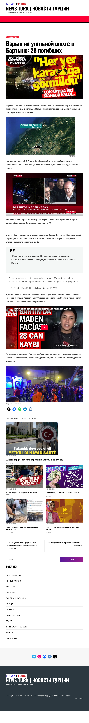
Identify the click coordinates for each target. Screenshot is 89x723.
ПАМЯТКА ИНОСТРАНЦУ (16, 598)
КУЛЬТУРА (10, 587)
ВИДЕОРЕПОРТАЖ (13, 575)
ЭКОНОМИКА (11, 638)
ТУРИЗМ (9, 633)
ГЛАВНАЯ (79, 699)
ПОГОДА (9, 604)
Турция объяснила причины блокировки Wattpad (62, 528)
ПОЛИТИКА (11, 610)
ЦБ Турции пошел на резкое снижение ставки (64, 544)
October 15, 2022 (49, 288)
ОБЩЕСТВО (10, 592)
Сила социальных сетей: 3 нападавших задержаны (22, 528)
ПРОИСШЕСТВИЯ (12, 37)
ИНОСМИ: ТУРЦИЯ (13, 581)
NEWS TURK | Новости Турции (37, 8)
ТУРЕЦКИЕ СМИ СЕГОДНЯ (17, 627)
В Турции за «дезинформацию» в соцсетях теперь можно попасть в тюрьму (23, 546)
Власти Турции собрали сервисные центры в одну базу (34, 459)
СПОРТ (9, 621)
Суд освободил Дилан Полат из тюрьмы (63, 493)
